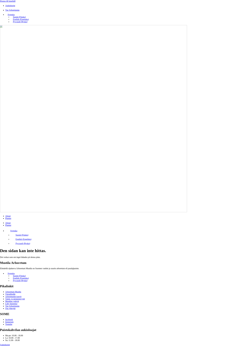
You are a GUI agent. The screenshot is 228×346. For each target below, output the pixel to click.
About (8, 216)
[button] (10, 14)
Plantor (8, 218)
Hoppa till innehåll (7, 1)
